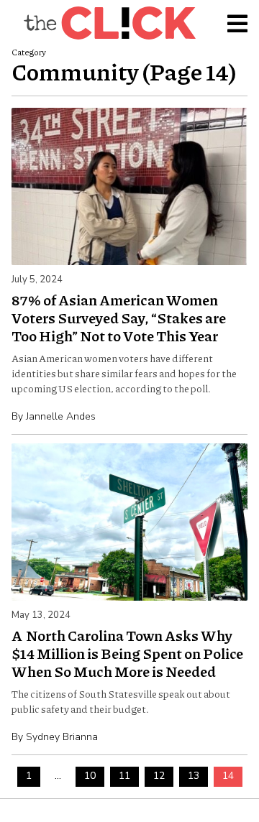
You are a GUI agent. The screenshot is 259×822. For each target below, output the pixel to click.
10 (90, 775)
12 (159, 775)
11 (124, 775)
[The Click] (109, 23)
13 (193, 775)
